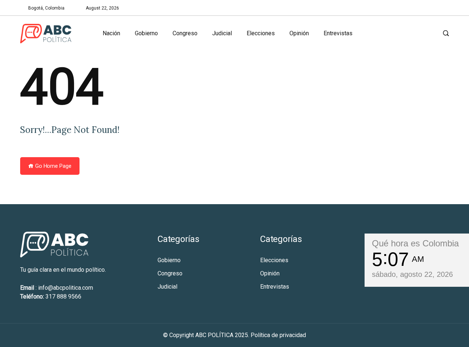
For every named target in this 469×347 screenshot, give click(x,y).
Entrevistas (338, 33)
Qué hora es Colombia (415, 243)
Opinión (299, 33)
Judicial (222, 33)
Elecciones (261, 33)
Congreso (185, 33)
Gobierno (146, 33)
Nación (111, 33)
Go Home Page (52, 166)
